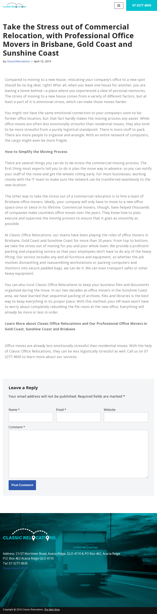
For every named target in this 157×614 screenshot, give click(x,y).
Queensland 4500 (15, 568)
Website (109, 410)
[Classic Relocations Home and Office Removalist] (14, 5)
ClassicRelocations (18, 61)
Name (14, 410)
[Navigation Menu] (118, 5)
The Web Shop (52, 609)
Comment (17, 427)
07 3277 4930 (141, 5)
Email (61, 410)
